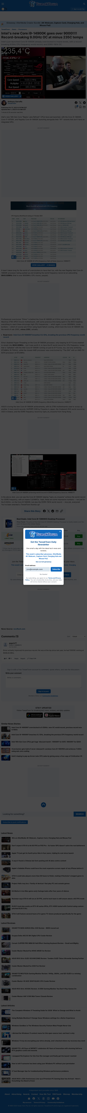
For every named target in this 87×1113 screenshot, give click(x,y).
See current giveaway (43, 562)
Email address (30, 565)
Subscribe (56, 569)
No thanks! (43, 574)
